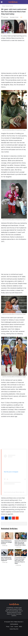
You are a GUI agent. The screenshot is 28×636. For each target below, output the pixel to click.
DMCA (20, 626)
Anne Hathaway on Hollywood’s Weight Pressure (6, 542)
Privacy (7, 626)
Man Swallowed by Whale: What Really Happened (6, 559)
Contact (16, 626)
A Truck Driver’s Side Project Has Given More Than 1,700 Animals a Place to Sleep (20, 560)
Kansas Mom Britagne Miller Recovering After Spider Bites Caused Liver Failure (21, 543)
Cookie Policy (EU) (14, 629)
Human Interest (9, 6)
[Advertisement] (14, 58)
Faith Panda (5, 17)
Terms (11, 626)
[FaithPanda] (12, 2)
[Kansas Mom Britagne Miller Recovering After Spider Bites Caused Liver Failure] (21, 535)
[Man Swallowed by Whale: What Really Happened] (7, 552)
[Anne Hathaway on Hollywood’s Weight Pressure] (7, 535)
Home (3, 6)
